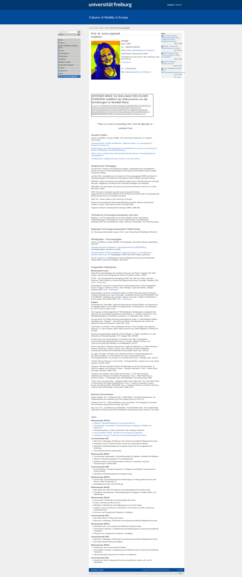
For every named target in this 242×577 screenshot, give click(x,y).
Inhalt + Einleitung (97, 282)
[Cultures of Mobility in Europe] (172, 17)
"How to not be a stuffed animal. (123, 154)
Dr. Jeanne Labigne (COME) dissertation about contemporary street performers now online (171, 39)
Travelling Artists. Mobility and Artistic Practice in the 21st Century (115, 159)
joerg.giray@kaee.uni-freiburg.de (139, 72)
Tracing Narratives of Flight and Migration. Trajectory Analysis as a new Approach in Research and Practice (121, 254)
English (171, 5)
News (163, 33)
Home (101, 28)
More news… (178, 77)
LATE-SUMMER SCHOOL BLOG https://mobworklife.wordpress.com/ (171, 71)
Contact (100, 570)
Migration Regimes (98, 258)
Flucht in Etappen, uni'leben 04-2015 (171, 63)
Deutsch (178, 5)
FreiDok (139, 399)
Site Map (94, 570)
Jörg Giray (125, 62)
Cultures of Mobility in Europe (108, 17)
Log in (180, 573)
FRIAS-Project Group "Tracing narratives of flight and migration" (171, 56)
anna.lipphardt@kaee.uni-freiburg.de (141, 50)
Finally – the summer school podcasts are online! (171, 48)
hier (142, 114)
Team (107, 28)
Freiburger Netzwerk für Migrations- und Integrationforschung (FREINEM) (117, 247)
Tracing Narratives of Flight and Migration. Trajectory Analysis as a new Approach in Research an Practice (121, 144)
